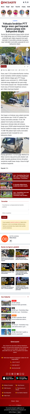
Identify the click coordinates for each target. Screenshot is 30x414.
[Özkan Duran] (4, 238)
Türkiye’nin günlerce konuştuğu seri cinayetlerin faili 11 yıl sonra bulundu (7, 287)
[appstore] (8, 378)
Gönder (4, 217)
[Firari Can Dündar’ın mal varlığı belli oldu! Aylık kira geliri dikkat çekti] (22, 267)
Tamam (18, 412)
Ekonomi (14, 315)
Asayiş (23, 6)
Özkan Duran (5, 70)
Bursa (2, 6)
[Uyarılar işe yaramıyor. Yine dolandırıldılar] (7, 267)
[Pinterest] (12, 374)
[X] (9, 374)
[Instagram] (15, 374)
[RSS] (23, 374)
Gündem (14, 300)
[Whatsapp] (20, 374)
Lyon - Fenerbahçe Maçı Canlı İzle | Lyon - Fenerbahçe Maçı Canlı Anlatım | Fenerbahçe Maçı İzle (20, 311)
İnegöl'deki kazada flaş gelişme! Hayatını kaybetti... (22, 259)
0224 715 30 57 (16, 362)
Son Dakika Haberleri (22, 392)
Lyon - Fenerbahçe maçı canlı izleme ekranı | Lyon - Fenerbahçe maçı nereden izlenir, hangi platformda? (20, 326)
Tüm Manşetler (7, 392)
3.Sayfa (15, 20)
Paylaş (4, 66)
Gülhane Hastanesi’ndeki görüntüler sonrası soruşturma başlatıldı (20, 304)
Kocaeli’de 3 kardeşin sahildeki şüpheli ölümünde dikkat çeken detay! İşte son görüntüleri (22, 287)
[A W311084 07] (15, 145)
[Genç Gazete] (8, 2)
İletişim (13, 401)
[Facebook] (7, 374)
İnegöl (7, 6)
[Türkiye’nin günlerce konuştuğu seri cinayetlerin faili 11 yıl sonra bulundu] (7, 281)
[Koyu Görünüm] (23, 2)
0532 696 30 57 (15, 365)
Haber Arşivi (7, 395)
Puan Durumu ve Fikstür (20, 388)
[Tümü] (28, 297)
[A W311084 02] (15, 102)
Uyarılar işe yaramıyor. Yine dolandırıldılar (7, 272)
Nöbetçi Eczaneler (8, 385)
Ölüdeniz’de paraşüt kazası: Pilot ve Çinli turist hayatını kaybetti (7, 259)
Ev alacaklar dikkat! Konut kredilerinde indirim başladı (19, 318)
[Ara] (25, 2)
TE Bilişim (18, 405)
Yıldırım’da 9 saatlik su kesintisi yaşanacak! (20, 333)
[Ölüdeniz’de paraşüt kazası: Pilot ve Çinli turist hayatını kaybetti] (7, 253)
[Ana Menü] (27, 2)
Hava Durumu (21, 385)
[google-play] (21, 378)
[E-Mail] (10, 241)
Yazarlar (17, 6)
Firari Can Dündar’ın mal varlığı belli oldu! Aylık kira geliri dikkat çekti (22, 273)
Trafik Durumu (7, 388)
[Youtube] (18, 374)
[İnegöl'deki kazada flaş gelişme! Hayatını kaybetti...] (22, 253)
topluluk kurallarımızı (15, 222)
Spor (12, 6)
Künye (17, 401)
